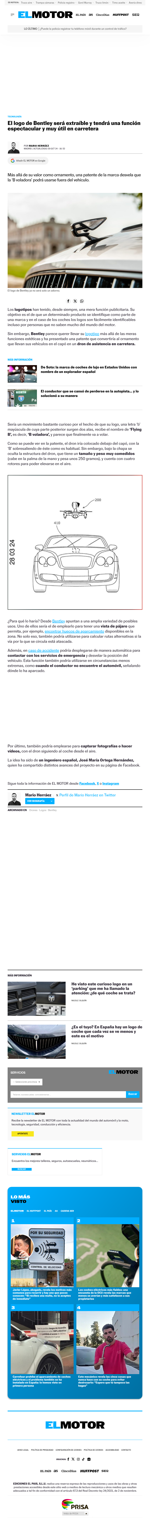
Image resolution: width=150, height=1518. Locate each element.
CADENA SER (67, 1211)
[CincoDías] (103, 15)
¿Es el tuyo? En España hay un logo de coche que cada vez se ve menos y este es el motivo (106, 1031)
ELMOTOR (17, 1211)
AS (56, 1211)
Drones (33, 810)
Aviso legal (23, 1450)
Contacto (126, 1450)
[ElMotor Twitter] (73, 1459)
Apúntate (22, 1133)
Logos (42, 810)
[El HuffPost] (120, 15)
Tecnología (15, 116)
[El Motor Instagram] (78, 1459)
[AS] (91, 15)
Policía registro (66, 2)
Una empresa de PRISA (75, 1504)
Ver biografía (36, 801)
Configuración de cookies (68, 1450)
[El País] (81, 15)
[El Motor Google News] (89, 1460)
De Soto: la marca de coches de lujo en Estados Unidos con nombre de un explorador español (89, 369)
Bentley (58, 621)
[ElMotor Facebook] (68, 1460)
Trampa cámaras (45, 2)
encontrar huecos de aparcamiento (74, 631)
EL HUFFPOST (34, 1211)
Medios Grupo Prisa (75, 1513)
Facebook (87, 784)
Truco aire (27, 2)
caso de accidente (43, 650)
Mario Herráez (39, 145)
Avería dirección (138, 2)
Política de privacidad (42, 1450)
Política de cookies (93, 1450)
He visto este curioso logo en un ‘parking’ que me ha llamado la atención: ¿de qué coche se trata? (103, 988)
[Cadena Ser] (135, 15)
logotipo (92, 333)
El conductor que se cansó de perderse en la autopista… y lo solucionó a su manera (90, 393)
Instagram (110, 784)
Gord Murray (85, 2)
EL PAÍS (48, 1211)
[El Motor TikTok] (83, 1459)
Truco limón (102, 2)
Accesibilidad (112, 1450)
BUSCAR (22, 1169)
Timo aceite (119, 2)
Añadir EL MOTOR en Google (30, 160)
